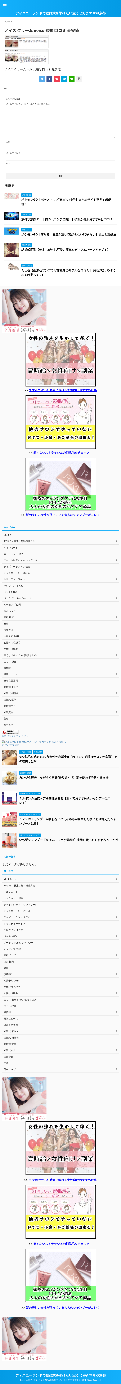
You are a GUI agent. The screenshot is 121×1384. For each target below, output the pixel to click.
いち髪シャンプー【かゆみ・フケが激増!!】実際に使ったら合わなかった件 (68, 840)
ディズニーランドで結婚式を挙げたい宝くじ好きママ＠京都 (60, 13)
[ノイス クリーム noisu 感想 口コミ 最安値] (64, 79)
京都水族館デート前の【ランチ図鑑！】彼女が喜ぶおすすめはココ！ (67, 219)
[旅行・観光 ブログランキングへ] (10, 732)
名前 (8, 142)
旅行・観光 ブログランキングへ (14, 736)
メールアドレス (13, 153)
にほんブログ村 (10, 745)
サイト (9, 164)
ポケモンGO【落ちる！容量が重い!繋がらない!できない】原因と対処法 (68, 234)
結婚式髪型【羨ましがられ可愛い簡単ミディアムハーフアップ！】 (65, 249)
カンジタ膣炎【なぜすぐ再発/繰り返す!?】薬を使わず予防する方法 (63, 777)
